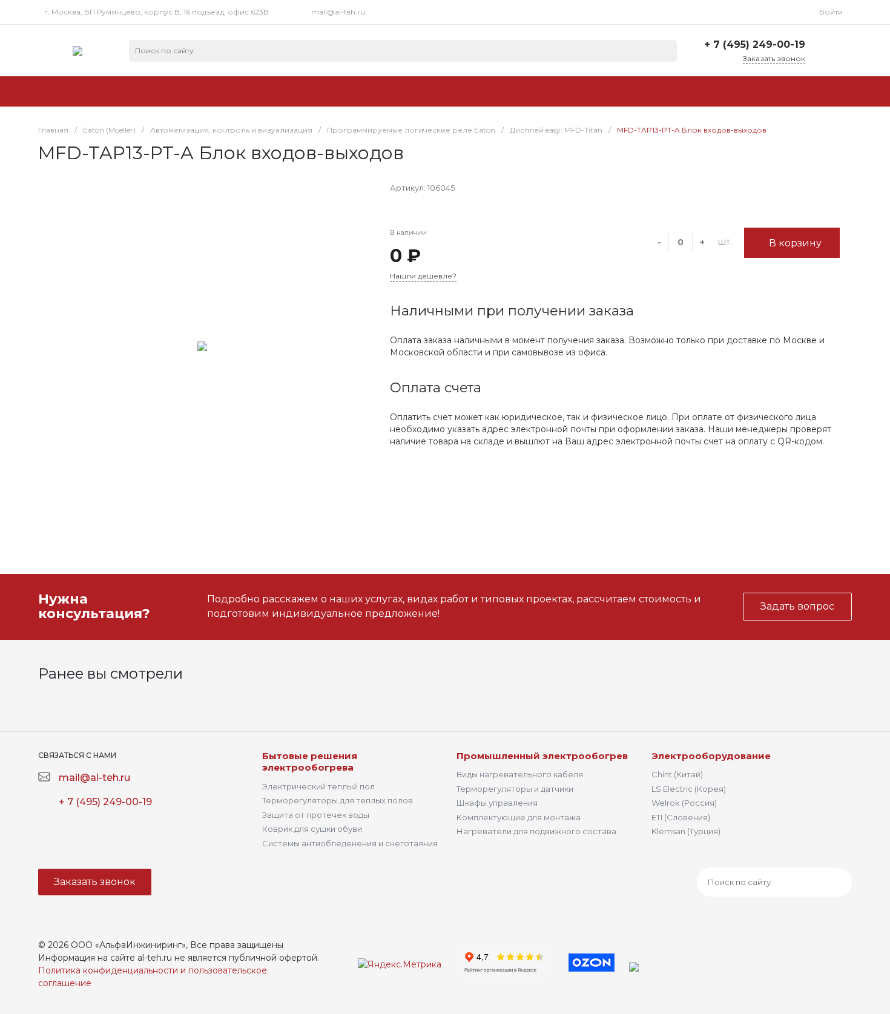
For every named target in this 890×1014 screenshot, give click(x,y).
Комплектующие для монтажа (519, 817)
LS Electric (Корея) (688, 789)
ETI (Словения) (680, 817)
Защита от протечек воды (315, 815)
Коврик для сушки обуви (312, 829)
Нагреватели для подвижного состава (536, 831)
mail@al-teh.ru (338, 11)
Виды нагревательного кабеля (520, 774)
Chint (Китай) (677, 774)
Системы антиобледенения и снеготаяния (350, 843)
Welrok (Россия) (684, 803)
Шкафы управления (497, 803)
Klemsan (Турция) (685, 831)
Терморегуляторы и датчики (515, 789)
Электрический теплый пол (318, 786)
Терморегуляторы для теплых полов (337, 800)
